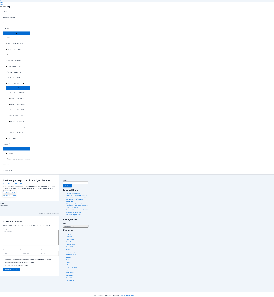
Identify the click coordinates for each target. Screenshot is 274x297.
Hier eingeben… (6, 229)
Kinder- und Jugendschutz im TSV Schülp (19, 159)
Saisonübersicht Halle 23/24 (15, 83)
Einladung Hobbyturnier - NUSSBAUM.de (77, 210)
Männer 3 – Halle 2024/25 (15, 60)
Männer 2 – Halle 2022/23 (17, 104)
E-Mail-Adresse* (24, 249)
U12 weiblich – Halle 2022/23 (18, 127)
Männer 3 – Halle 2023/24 (17, 110)
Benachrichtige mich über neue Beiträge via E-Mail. (16, 265)
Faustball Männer (70, 247)
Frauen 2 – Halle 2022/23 (17, 115)
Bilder (9, 38)
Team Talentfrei (70, 272)
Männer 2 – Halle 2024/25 (15, 55)
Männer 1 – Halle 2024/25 (14, 49)
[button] (9, 28)
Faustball (5, 28)
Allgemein (68, 234)
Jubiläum (68, 257)
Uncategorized (70, 280)
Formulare (10, 153)
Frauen (68, 249)
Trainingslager (70, 275)
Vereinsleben (69, 283)
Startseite (5, 11)
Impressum (6, 164)
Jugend (68, 259)
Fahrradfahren (70, 239)
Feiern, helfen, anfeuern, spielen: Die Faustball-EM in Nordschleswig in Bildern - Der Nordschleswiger (77, 205)
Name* (4, 249)
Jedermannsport (7, 170)
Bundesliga (69, 236)
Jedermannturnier (71, 254)
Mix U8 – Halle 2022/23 (16, 132)
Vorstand (5, 144)
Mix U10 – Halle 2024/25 (14, 72)
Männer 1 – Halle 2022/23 (17, 98)
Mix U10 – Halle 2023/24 (17, 121)
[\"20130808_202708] (9, 192)
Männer (68, 265)
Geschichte (6, 23)
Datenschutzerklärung (9, 17)
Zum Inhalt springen (5, 1)
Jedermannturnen (70, 252)
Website (42, 249)
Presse (68, 270)
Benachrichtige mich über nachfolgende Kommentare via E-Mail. (20, 262)
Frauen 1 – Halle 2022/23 (17, 92)
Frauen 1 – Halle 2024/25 (14, 66)
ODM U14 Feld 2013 (71, 267)
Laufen (68, 262)
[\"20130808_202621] (9, 195)
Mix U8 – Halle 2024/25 (14, 78)
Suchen (65, 180)
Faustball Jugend (70, 244)
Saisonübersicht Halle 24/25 (15, 43)
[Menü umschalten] (16, 33)
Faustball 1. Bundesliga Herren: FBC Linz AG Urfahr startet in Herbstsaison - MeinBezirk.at (77, 199)
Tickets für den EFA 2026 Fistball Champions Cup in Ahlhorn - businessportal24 (75, 214)
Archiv (64, 223)
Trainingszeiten (12, 138)
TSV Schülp (5, 6)
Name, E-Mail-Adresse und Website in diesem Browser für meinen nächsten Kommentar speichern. (28, 259)
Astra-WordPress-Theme (127, 295)
